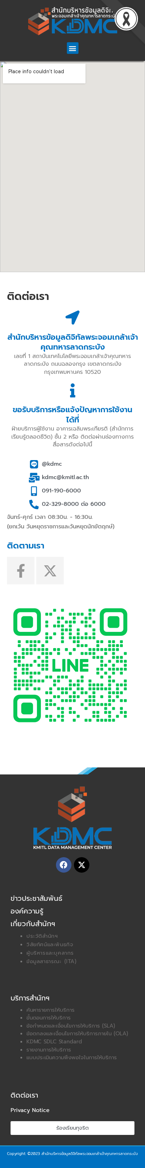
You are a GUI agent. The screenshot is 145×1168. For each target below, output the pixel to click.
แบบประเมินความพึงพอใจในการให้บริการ (71, 1057)
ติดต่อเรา (24, 1095)
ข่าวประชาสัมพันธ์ (36, 898)
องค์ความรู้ (27, 911)
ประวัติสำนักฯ (42, 936)
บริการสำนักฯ (30, 998)
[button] (72, 48)
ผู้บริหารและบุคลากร (50, 953)
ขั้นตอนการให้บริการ (48, 1018)
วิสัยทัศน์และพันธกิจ (49, 944)
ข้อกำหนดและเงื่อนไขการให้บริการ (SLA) (70, 1026)
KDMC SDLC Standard (54, 1041)
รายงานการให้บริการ (48, 1050)
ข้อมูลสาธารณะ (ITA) (51, 961)
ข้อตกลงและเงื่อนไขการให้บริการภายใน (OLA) (77, 1033)
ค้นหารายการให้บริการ (50, 1010)
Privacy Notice (30, 1110)
